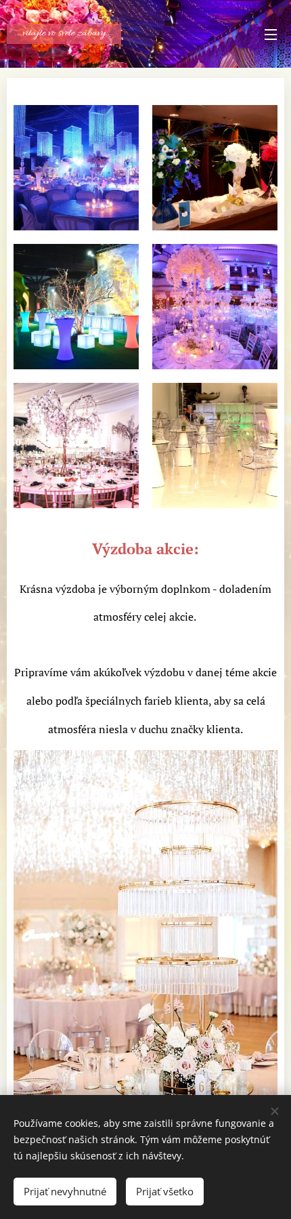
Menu (270, 33)
